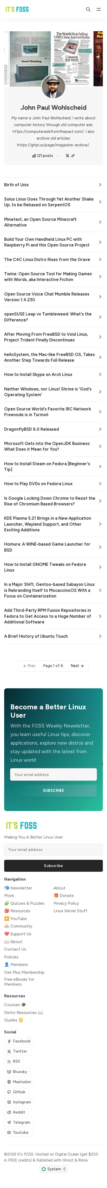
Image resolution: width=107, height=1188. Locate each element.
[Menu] (99, 9)
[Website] (73, 156)
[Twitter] (67, 156)
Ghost (67, 1160)
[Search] (88, 9)
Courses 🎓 (15, 1004)
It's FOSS (25, 1154)
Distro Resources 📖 (23, 1012)
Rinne (83, 1160)
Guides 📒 (14, 1020)
